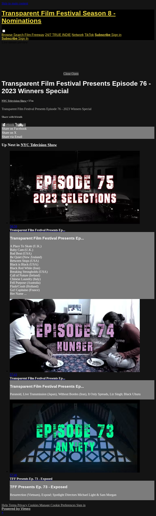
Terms (13, 505)
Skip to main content (15, 3)
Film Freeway (34, 35)
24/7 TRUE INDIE (58, 35)
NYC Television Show (14, 100)
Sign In (23, 38)
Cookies (33, 505)
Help (5, 505)
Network (78, 35)
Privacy (22, 505)
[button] (3, 31)
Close (67, 73)
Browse (7, 35)
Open (75, 73)
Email (22, 124)
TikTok (89, 35)
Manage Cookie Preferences (57, 505)
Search (19, 35)
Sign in (116, 35)
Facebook (8, 124)
